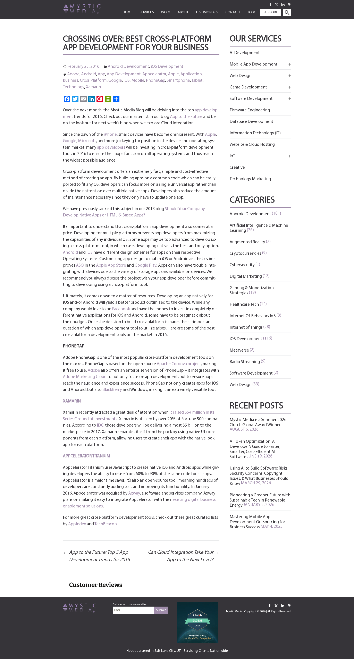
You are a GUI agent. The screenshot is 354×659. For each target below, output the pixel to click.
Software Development (251, 373)
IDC (100, 425)
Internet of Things (246, 327)
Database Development (251, 122)
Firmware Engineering (250, 110)
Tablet (197, 80)
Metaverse (239, 350)
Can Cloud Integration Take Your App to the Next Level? (183, 556)
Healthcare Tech (244, 304)
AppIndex (77, 524)
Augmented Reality (247, 242)
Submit (161, 610)
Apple (173, 74)
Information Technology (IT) (255, 133)
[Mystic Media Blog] (88, 9)
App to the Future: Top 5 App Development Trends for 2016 (96, 556)
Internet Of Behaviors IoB (253, 316)
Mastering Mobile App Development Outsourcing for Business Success (257, 522)
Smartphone (178, 80)
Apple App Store (111, 265)
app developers (111, 147)
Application (191, 74)
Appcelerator (154, 74)
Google (115, 80)
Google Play (145, 265)
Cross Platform (93, 80)
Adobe (73, 74)
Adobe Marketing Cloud (85, 377)
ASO (80, 265)
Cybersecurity (242, 265)
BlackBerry (112, 390)
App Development (124, 74)
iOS (89, 252)
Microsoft (87, 141)
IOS (127, 80)
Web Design (241, 385)
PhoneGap (155, 80)
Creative (237, 167)
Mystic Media (234, 611)
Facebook (121, 309)
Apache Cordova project (179, 364)
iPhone (110, 134)
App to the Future (186, 117)
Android (88, 74)
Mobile (137, 80)
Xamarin (93, 87)
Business (70, 80)
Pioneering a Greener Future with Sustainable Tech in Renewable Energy (260, 500)
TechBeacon (105, 524)
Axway (134, 493)
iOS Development (167, 67)
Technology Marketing (250, 179)
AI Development (245, 53)
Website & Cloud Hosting (252, 145)
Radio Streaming (245, 362)
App (101, 74)
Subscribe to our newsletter (130, 604)
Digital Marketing (246, 276)
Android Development (128, 67)
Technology (73, 87)
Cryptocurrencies (245, 253)
